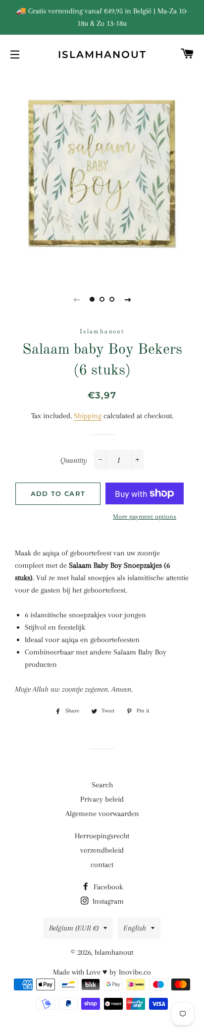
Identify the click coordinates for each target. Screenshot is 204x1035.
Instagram (107, 901)
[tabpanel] (102, 174)
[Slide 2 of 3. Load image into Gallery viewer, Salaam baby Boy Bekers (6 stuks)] (102, 299)
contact (102, 864)
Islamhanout (102, 54)
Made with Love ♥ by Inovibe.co (102, 972)
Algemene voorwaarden (102, 813)
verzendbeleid (102, 850)
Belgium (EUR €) (74, 928)
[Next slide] (128, 299)
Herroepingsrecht (102, 835)
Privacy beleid (102, 799)
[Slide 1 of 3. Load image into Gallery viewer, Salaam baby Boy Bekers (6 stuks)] (92, 299)
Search (102, 784)
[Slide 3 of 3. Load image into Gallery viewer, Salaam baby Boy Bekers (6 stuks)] (112, 299)
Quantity (73, 460)
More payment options (144, 516)
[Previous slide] (76, 299)
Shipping (88, 415)
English (134, 928)
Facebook (107, 886)
